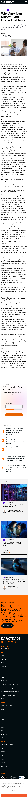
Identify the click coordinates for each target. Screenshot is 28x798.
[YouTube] (9, 642)
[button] (25, 2)
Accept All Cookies (14, 795)
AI (3, 502)
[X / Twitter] (5, 642)
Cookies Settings (14, 791)
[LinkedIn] (2, 642)
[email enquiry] (15, 642)
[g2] (12, 642)
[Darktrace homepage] (12, 638)
